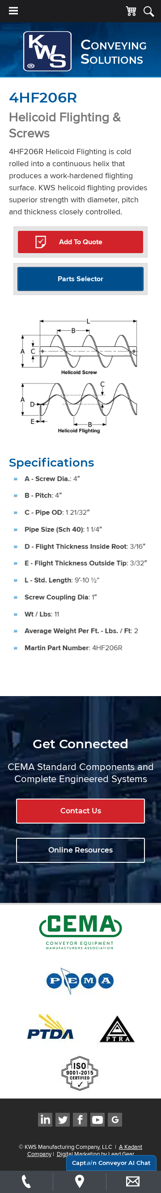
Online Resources (80, 850)
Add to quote (80, 242)
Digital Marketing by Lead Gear (95, 1154)
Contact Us (80, 811)
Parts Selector (80, 279)
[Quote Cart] (131, 11)
